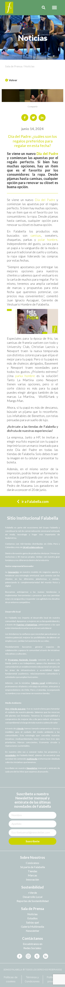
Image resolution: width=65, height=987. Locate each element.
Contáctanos (32, 938)
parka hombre (25, 376)
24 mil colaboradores (33, 547)
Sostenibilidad (32, 887)
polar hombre (47, 239)
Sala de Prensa (32, 909)
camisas (36, 235)
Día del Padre (47, 153)
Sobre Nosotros (32, 857)
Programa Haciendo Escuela (22, 659)
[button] (54, 8)
